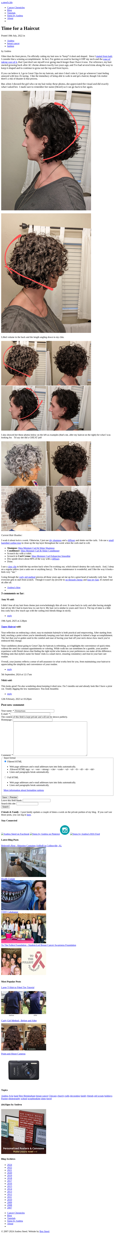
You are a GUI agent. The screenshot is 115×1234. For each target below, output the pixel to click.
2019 (9, 1175)
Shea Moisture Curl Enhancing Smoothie (51, 556)
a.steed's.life (7, 2)
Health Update (8, 879)
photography (14, 1098)
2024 (9, 1164)
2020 (9, 1173)
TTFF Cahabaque (9, 912)
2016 (9, 1183)
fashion (10, 46)
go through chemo (74, 579)
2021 (9, 1170)
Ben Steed (44, 1231)
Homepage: (7, 719)
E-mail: (5, 714)
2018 (9, 1178)
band (16, 1096)
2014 (9, 1189)
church (60, 1096)
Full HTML (13, 777)
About (10, 18)
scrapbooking (34, 1098)
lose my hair (93, 579)
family (84, 1096)
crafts (66, 1096)
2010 (9, 1199)
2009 (9, 1202)
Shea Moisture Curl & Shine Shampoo (36, 548)
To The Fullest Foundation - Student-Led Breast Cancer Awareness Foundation (38, 945)
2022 (9, 1167)
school (24, 1098)
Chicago (53, 1096)
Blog (9, 10)
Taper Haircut (8, 626)
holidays (108, 1096)
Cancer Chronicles (16, 7)
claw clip (12, 566)
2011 (9, 1197)
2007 (9, 1208)
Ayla (11, 1096)
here (29, 814)
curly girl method (27, 577)
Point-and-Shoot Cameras (13, 1053)
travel (49, 1098)
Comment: (7, 755)
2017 (9, 1181)
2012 (9, 1194)
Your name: (7, 710)
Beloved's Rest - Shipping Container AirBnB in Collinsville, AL (31, 845)
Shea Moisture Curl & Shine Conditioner (40, 550)
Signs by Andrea (15, 15)
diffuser (71, 540)
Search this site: (8, 803)
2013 (9, 1191)
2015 (9, 1186)
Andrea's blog (13, 587)
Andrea (10, 40)
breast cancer (13, 43)
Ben (21, 1096)
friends (90, 1096)
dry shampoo (55, 540)
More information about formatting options (24, 790)
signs (43, 1098)
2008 (9, 1205)
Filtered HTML (14, 761)
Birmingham (29, 1096)
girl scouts (99, 1096)
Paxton (4, 1098)
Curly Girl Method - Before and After (19, 1020)
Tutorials (11, 13)
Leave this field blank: (12, 800)
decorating (75, 1096)
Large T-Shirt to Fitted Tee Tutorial (17, 987)
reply (9, 615)
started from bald (104, 56)
